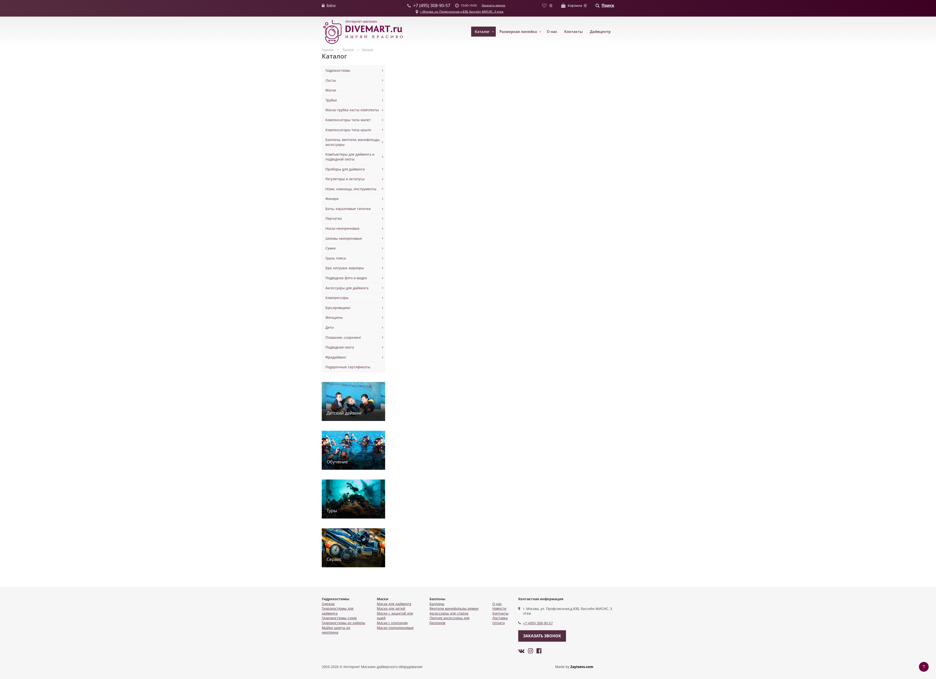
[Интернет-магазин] (363, 44)
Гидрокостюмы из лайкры (343, 622)
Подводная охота (339, 347)
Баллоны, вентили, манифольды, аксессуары (352, 142)
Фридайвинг (335, 357)
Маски (330, 90)
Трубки (331, 100)
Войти (331, 5)
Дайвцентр (600, 31)
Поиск (608, 5)
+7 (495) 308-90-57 (538, 623)
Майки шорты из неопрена (336, 630)
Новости (499, 608)
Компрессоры (337, 297)
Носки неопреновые (342, 228)
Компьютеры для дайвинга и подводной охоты (349, 156)
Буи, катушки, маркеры (344, 268)
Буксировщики (337, 307)
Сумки (330, 248)
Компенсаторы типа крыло (348, 130)
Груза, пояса (335, 258)
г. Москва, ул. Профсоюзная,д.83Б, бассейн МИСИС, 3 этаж (462, 12)
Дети (329, 327)
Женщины (334, 317)
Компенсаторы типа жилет (348, 120)
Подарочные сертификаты (347, 367)
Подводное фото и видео (346, 278)
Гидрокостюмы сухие (339, 618)
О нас (552, 31)
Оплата (498, 622)
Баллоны (436, 603)
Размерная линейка (518, 31)
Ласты (330, 80)
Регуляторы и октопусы (345, 179)
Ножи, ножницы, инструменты (350, 189)
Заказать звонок (493, 5)
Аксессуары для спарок (448, 613)
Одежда (328, 603)
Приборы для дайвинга (345, 169)
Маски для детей (391, 608)
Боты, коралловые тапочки (348, 208)
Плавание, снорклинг (343, 337)
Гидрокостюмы (337, 70)
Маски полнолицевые (395, 627)
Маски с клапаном (392, 622)
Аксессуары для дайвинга (347, 288)
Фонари (332, 198)
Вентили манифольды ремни (453, 608)
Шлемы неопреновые (343, 238)
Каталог (482, 31)
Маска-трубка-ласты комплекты (352, 110)
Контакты (573, 31)
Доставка (500, 618)
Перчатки (333, 218)
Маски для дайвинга (394, 603)
